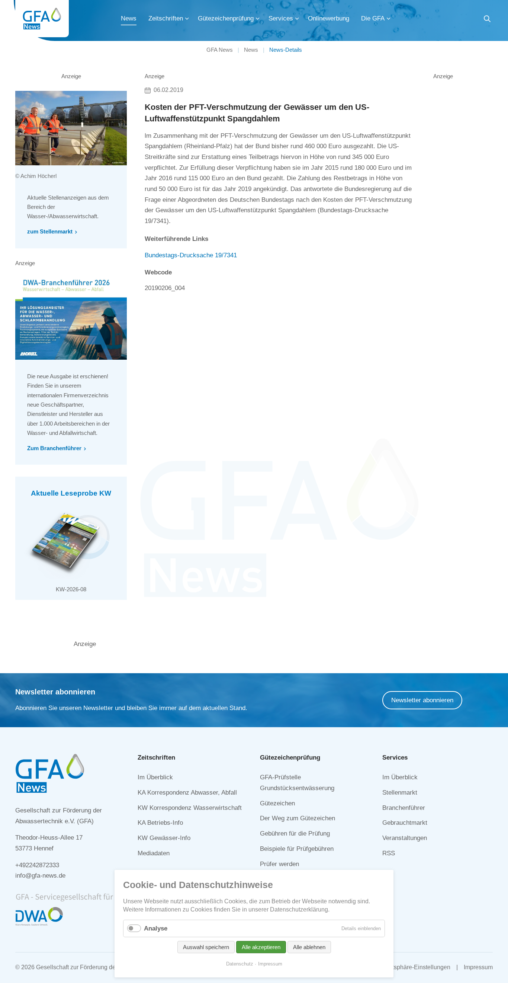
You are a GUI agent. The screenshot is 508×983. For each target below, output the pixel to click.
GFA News (219, 50)
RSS (388, 853)
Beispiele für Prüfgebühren (297, 848)
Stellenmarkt (399, 792)
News (128, 18)
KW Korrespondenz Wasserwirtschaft (190, 807)
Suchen (487, 20)
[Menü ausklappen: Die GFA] (388, 18)
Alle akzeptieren (261, 947)
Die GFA (373, 18)
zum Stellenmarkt (50, 231)
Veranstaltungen (404, 838)
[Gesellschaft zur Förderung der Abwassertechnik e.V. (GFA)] (42, 18)
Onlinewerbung (328, 18)
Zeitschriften (165, 18)
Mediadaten (154, 853)
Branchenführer (403, 807)
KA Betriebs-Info (160, 822)
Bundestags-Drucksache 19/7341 (191, 255)
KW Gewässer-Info (164, 838)
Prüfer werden (279, 864)
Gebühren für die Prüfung (295, 833)
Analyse (155, 928)
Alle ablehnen (309, 947)
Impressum (478, 967)
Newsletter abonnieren (422, 700)
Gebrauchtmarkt (404, 822)
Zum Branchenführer (54, 448)
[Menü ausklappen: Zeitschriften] (187, 18)
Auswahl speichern (206, 947)
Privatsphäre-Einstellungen (414, 967)
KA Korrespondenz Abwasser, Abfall (187, 792)
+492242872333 (37, 865)
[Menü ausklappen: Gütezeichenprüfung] (257, 18)
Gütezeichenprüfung (226, 18)
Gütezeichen (277, 803)
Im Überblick (155, 777)
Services (281, 18)
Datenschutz (239, 964)
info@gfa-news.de (40, 875)
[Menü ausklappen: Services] (297, 18)
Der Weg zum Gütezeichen (297, 818)
